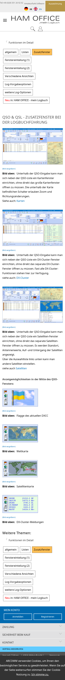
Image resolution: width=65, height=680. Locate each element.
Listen (25, 52)
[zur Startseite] (38, 20)
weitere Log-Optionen (18, 92)
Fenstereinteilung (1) (17, 60)
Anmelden (17, 616)
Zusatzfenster (42, 52)
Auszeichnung (55, 3)
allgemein (11, 52)
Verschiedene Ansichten (19, 76)
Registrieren (47, 616)
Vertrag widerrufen (12, 649)
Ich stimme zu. (40, 674)
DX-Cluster (22, 278)
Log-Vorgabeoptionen (18, 84)
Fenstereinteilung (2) (17, 68)
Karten (21, 201)
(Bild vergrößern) (8, 169)
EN (40, 9)
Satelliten (21, 368)
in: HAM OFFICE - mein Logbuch (26, 100)
